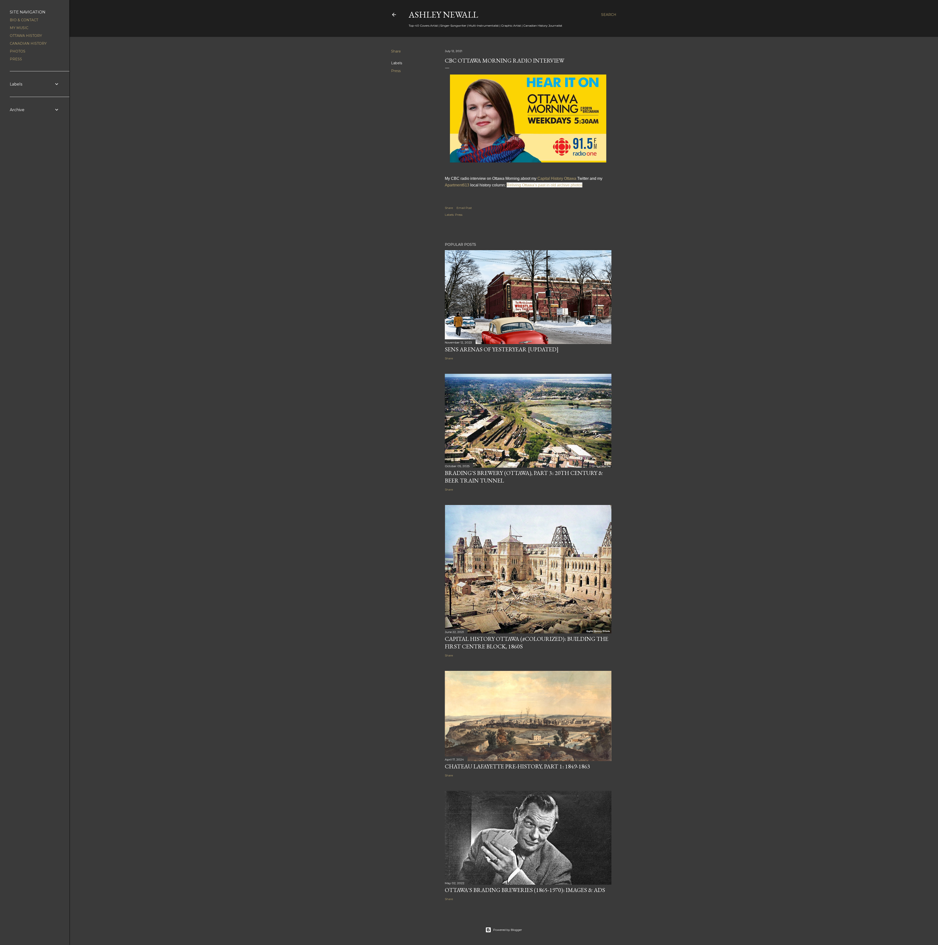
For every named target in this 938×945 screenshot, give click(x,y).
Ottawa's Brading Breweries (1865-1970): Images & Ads (525, 890)
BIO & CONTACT (24, 20)
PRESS (16, 59)
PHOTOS (17, 51)
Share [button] (396, 51)
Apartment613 (457, 185)
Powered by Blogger (507, 930)
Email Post (464, 208)
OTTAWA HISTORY (26, 35)
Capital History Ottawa (556, 178)
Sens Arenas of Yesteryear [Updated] (502, 349)
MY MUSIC (19, 28)
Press (396, 71)
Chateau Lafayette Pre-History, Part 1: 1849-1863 (517, 766)
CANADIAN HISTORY (28, 43)
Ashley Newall (443, 14)
